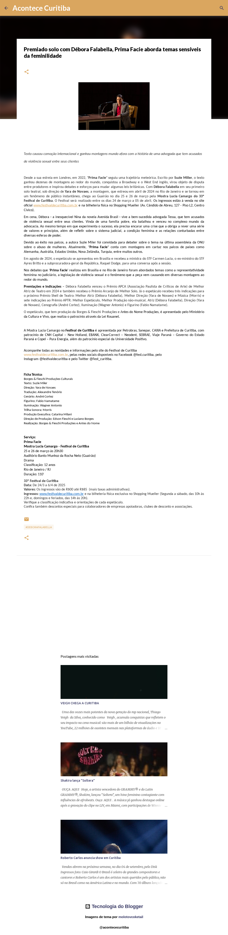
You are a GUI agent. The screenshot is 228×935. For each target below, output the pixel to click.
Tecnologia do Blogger (116, 906)
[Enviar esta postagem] (26, 521)
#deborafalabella (39, 527)
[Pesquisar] (76, 8)
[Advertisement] (114, 608)
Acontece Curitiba (41, 8)
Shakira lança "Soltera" (78, 780)
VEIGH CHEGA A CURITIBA (80, 703)
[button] (26, 72)
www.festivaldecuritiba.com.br (46, 355)
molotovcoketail (130, 917)
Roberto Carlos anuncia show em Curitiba (91, 858)
